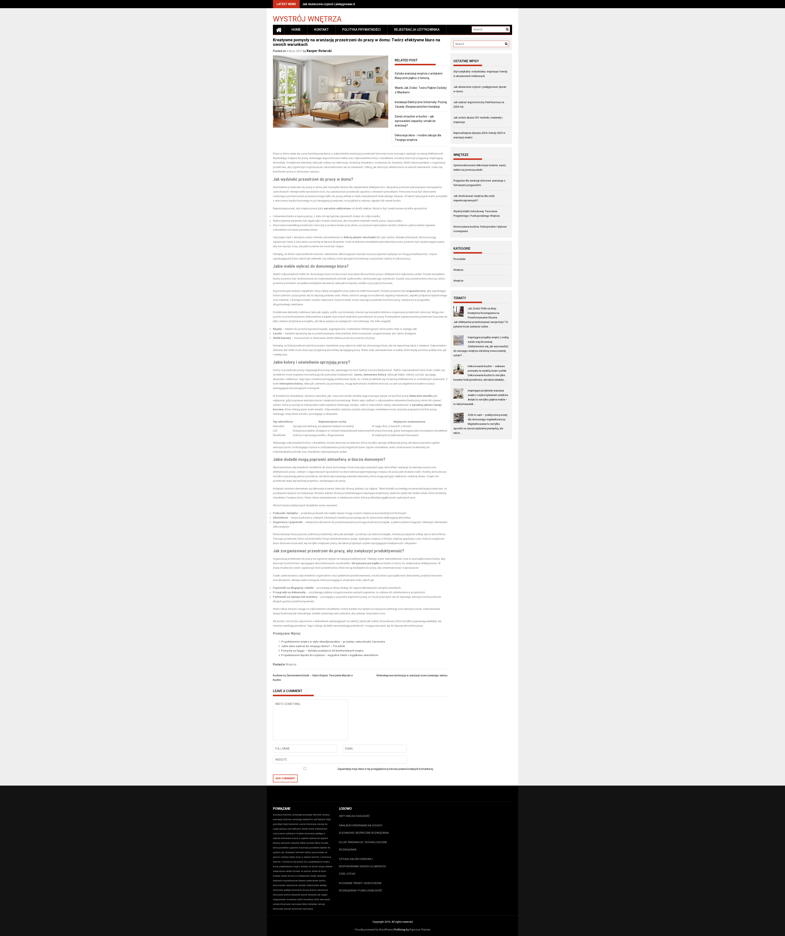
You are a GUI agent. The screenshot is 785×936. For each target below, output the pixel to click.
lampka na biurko (309, 866)
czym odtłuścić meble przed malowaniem (307, 829)
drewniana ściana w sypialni (295, 838)
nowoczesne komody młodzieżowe (302, 885)
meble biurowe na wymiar (298, 871)
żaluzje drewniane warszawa (298, 909)
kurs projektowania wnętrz (317, 861)
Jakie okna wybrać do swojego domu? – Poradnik (313, 646)
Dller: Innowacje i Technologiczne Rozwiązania (363, 846)
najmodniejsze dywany (294, 880)
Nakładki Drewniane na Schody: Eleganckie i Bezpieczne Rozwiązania (364, 829)
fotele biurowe (307, 843)
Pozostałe (459, 259)
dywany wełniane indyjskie (286, 843)
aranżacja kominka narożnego (287, 814)
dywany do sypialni (319, 838)
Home (296, 30)
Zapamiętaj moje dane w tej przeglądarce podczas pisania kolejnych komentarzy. (386, 768)
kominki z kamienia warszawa (288, 861)
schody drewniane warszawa (287, 904)
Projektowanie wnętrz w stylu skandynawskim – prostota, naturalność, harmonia (333, 641)
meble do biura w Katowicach (295, 876)
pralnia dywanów (292, 894)
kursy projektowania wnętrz (286, 866)
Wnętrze (291, 664)
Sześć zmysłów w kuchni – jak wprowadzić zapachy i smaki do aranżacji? (415, 121)
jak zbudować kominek (292, 852)
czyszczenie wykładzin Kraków (288, 833)
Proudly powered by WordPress (373, 929)
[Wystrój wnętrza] (279, 30)
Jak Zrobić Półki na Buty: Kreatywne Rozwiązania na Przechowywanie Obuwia (483, 313)
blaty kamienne (290, 824)
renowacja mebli (294, 899)
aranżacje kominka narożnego (287, 819)
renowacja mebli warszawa (316, 899)
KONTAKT (321, 30)
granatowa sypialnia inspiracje (293, 847)
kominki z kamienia (321, 857)
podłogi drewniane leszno (296, 890)
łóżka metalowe (309, 904)
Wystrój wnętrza (307, 19)
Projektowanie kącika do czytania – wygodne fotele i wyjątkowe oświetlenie (329, 655)
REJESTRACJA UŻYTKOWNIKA (417, 30)
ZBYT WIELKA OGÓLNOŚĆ (354, 816)
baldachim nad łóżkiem (314, 819)
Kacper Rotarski (319, 51)
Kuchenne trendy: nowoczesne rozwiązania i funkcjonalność (360, 887)
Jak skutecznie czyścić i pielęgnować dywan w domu (337, 4)
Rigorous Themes (419, 929)
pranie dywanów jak (311, 894)
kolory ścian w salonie (300, 857)
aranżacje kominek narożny (316, 814)
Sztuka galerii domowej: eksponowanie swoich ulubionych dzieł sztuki (362, 866)
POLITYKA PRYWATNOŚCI (361, 30)
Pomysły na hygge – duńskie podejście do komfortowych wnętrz (322, 650)
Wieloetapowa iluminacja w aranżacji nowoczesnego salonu (411, 675)
